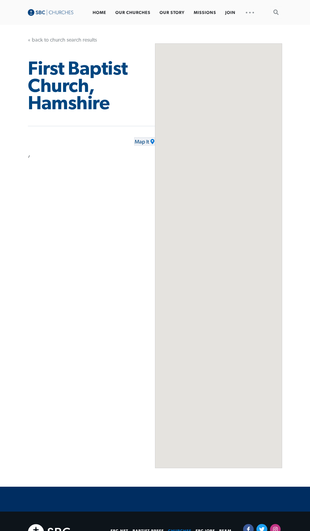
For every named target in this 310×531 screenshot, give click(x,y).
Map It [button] (142, 142)
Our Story (172, 13)
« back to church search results (62, 40)
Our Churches (132, 13)
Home (99, 13)
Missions (205, 13)
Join (230, 13)
